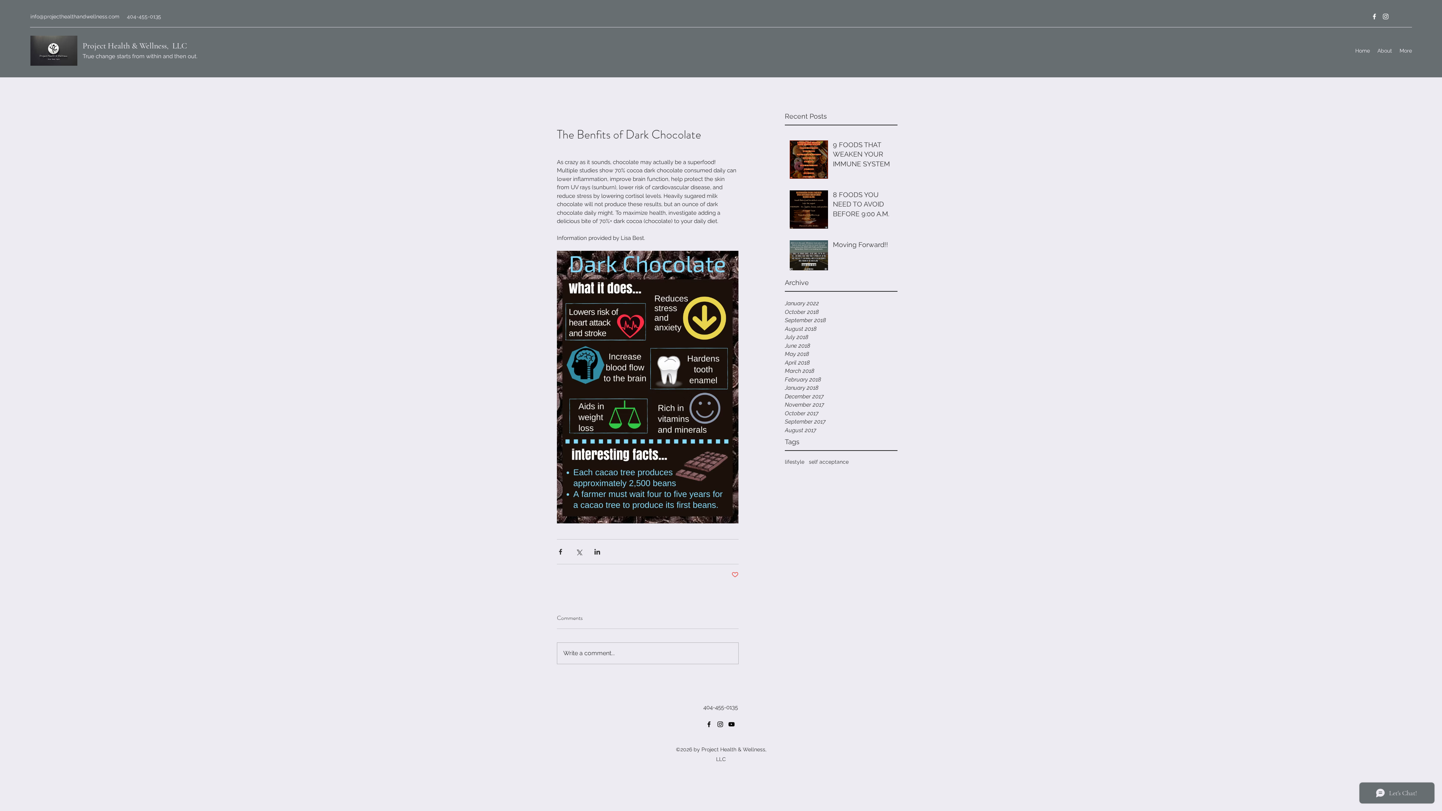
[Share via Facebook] (560, 551)
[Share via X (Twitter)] (578, 551)
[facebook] (1374, 16)
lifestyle (794, 462)
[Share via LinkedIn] (597, 551)
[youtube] (731, 724)
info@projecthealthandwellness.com (74, 17)
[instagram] (1385, 16)
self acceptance (829, 462)
